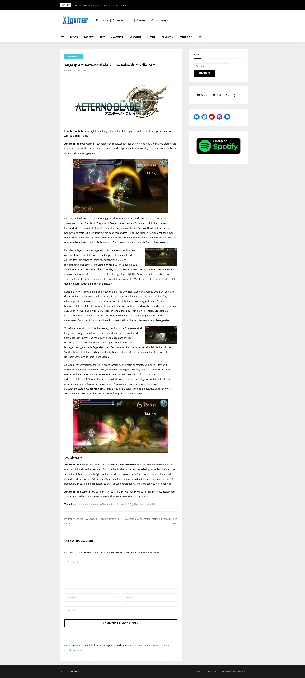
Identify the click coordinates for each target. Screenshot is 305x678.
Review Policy (210, 671)
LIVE (62, 37)
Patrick (67, 71)
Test (102, 37)
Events (74, 37)
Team (197, 671)
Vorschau (135, 37)
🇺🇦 (200, 37)
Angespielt (117, 37)
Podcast (89, 37)
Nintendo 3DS (124, 504)
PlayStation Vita (142, 504)
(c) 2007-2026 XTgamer (69, 672)
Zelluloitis (186, 37)
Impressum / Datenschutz (233, 671)
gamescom (167, 37)
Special (151, 37)
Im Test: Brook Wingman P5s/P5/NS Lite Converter (102, 5)
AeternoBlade (100, 504)
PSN (154, 504)
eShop (112, 504)
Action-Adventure (82, 504)
